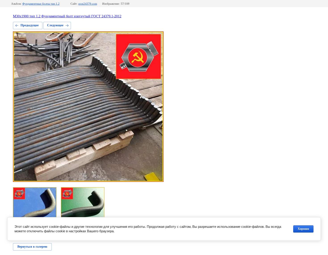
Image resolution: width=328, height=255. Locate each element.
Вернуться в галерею (32, 246)
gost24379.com (87, 3)
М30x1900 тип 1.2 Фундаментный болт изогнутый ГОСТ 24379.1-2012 (67, 16)
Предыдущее (30, 25)
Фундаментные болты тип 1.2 (41, 3)
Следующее (55, 25)
